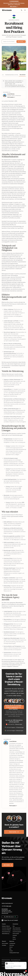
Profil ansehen (11, 97)
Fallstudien (11, 945)
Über (14, 926)
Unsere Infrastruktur (17, 929)
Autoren (11, 950)
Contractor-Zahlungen (6, 928)
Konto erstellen (5, 943)
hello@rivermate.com (7, 903)
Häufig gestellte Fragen (14, 952)
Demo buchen (12, 832)
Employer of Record (6, 926)
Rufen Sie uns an (10, 916)
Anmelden (4, 945)
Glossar (11, 947)
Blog (10, 948)
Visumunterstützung (6, 931)
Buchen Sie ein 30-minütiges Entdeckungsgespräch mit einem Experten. (13, 707)
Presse (14, 937)
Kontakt (14, 939)
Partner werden (16, 933)
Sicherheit (15, 935)
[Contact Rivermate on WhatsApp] (21, 10)
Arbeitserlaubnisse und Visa (11, 74)
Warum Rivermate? (16, 928)
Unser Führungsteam (17, 931)
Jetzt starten (20, 41)
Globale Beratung (5, 933)
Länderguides (12, 943)
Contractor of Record (6, 929)
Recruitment (22, 74)
